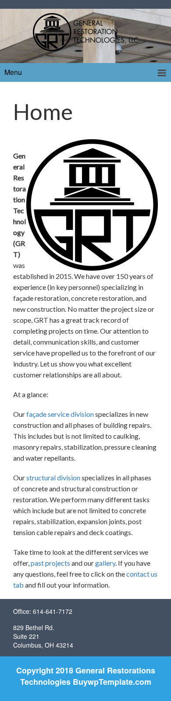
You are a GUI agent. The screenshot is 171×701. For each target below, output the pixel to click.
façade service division (60, 414)
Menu (13, 72)
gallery (105, 563)
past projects (50, 563)
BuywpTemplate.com (112, 681)
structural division (53, 477)
